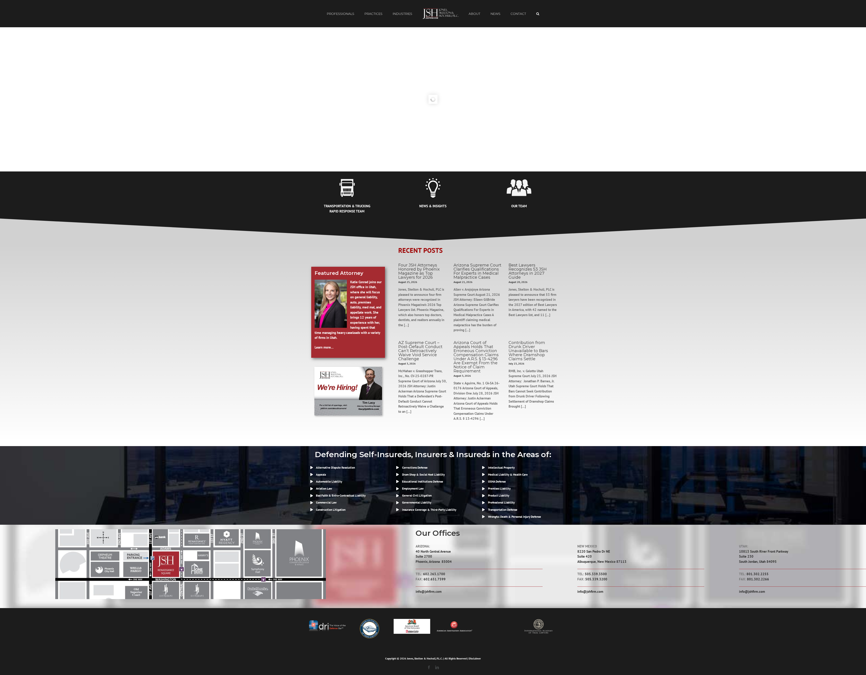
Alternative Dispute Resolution (335, 468)
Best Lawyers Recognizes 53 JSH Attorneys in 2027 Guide (528, 271)
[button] (519, 13)
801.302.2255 (757, 574)
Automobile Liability (329, 481)
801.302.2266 (758, 579)
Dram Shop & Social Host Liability (423, 475)
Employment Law (413, 488)
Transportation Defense (502, 510)
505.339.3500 (596, 574)
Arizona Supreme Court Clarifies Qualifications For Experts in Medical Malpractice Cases (477, 271)
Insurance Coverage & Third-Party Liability (429, 510)
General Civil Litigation (417, 495)
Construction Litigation (330, 510)
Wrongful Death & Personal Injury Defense (514, 517)
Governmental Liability (416, 502)
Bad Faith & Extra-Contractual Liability (341, 495)
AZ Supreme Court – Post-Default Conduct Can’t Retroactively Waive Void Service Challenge (420, 350)
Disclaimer (475, 658)
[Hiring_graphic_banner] (348, 368)
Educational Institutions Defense (422, 481)
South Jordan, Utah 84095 (758, 561)
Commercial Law (326, 502)
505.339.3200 (596, 579)
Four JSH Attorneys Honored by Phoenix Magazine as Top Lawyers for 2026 (419, 271)
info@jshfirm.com (429, 591)
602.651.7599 (435, 579)
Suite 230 (746, 556)
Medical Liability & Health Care (508, 475)
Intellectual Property (501, 468)
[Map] (190, 531)
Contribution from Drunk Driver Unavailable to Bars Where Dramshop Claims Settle (528, 350)
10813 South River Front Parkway (763, 551)
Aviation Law (324, 488)
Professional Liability (501, 502)
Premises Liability (499, 488)
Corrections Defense (415, 468)
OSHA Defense (497, 481)
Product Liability (498, 495)
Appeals (321, 475)
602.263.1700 (434, 574)
